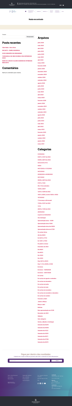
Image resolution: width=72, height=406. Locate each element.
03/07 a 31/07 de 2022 (44, 157)
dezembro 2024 (42, 71)
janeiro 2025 (41, 68)
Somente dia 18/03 (43, 333)
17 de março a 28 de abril (45, 200)
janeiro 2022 (41, 141)
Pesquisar (4, 34)
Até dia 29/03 (41, 235)
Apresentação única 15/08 (45, 223)
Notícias (40, 307)
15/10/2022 (41, 197)
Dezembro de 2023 (43, 246)
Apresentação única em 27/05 (46, 229)
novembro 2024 (42, 74)
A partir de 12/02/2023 (44, 215)
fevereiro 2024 (42, 100)
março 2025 (41, 63)
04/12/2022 (41, 171)
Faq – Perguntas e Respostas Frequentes (43, 376)
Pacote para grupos (26, 380)
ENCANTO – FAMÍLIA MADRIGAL (11, 50)
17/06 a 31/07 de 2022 (44, 203)
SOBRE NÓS (39, 11)
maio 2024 (41, 92)
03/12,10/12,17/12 (43, 162)
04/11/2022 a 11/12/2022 (45, 168)
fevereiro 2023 (42, 132)
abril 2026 (40, 48)
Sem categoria (42, 319)
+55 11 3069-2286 (55, 381)
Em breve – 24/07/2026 (44, 272)
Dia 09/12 (40, 252)
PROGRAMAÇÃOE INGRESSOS (31, 11)
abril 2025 (40, 60)
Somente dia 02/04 (43, 324)
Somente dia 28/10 (43, 342)
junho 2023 (41, 120)
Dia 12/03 (40, 258)
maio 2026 (41, 45)
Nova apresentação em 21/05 (46, 310)
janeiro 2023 (41, 135)
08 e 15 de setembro (43, 186)
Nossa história (10, 377)
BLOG (63, 11)
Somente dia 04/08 (43, 327)
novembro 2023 (42, 106)
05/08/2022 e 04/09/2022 (45, 174)
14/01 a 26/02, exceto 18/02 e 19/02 (48, 194)
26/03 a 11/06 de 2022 (44, 209)
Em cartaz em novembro (44, 290)
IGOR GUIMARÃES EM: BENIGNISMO (12, 53)
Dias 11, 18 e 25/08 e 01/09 (45, 264)
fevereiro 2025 (42, 66)
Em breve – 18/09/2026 (44, 270)
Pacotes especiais (26, 378)
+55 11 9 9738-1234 (56, 382)
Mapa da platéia (11, 378)
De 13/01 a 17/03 (42, 241)
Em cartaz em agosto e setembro (47, 278)
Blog (38, 380)
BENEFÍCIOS (45, 11)
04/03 (39, 165)
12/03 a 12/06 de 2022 (44, 191)
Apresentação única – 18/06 (45, 220)
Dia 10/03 (40, 255)
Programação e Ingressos (27, 375)
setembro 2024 (42, 80)
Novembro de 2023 (43, 313)
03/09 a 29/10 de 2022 (44, 160)
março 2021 (41, 144)
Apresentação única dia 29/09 (46, 226)
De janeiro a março (43, 243)
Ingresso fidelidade (26, 377)
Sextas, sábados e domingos (46, 322)
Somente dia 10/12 (43, 330)
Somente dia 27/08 (43, 339)
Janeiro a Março (42, 301)
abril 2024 (40, 94)
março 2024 (41, 97)
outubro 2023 (41, 109)
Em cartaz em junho (43, 284)
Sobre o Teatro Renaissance (13, 375)
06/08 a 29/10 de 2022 (44, 180)
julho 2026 (41, 42)
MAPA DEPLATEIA (51, 11)
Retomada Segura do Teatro (42, 378)
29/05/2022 (41, 212)
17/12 (39, 206)
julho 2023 (41, 118)
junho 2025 (41, 54)
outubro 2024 (41, 77)
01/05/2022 (41, 154)
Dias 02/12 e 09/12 (43, 261)
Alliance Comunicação (11, 382)
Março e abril (41, 304)
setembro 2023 (42, 112)
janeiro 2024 (41, 103)
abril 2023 (40, 126)
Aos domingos (42, 217)
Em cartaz (40, 275)
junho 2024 (41, 89)
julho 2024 (41, 86)
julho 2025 (41, 51)
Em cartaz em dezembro (44, 281)
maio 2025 (41, 57)
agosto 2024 (41, 83)
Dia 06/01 (40, 249)
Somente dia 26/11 (43, 336)
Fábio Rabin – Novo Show (9, 47)
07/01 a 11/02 (41, 183)
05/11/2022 (41, 177)
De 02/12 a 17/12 (42, 238)
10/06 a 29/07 (42, 189)
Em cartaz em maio (43, 287)
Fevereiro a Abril (42, 298)
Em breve (40, 267)
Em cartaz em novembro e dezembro (48, 293)
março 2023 (41, 129)
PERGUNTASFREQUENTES (57, 11)
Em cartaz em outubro (44, 296)
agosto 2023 (41, 115)
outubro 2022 (41, 138)
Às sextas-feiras (42, 232)
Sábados (40, 316)
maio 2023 (41, 123)
